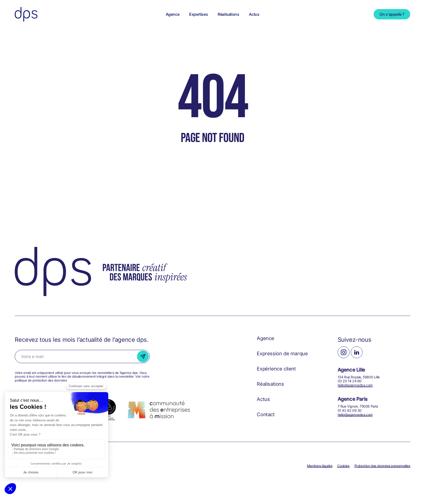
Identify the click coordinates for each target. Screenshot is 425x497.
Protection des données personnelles (382, 466)
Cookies (343, 466)
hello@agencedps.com (355, 385)
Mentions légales (320, 466)
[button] (265, 338)
